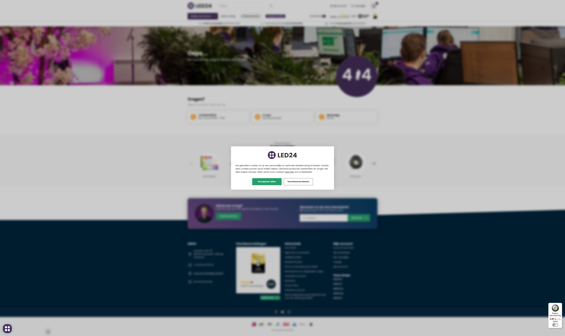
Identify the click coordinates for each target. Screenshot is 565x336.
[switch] (555, 325)
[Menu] (560, 304)
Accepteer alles (267, 181)
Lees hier (289, 172)
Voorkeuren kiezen (298, 181)
